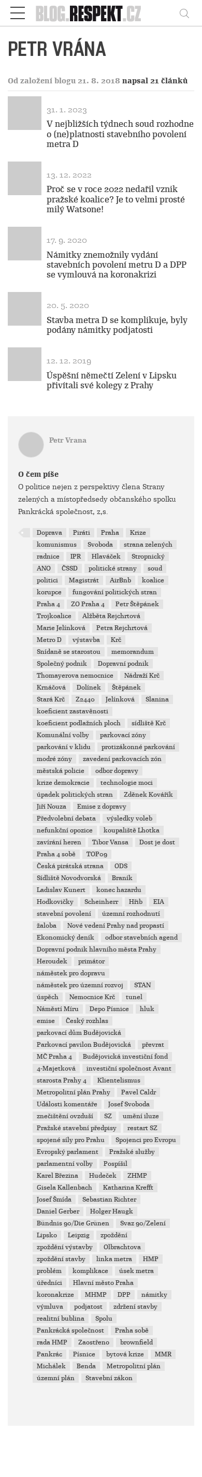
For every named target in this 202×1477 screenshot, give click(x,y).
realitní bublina (60, 1318)
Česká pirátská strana (70, 866)
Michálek (51, 1366)
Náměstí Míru (58, 1009)
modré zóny (54, 759)
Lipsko (47, 1235)
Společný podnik (62, 664)
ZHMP (137, 1176)
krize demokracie (63, 783)
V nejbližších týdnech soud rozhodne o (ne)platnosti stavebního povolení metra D (120, 134)
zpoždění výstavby (65, 1247)
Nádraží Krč (142, 675)
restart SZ (142, 1128)
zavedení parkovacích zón (122, 759)
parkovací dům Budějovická (79, 1033)
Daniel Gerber (58, 1211)
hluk (147, 1009)
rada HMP (52, 1342)
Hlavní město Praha (103, 1283)
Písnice (84, 1354)
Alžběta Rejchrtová (111, 616)
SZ (108, 1116)
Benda (86, 1366)
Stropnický (148, 556)
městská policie (60, 771)
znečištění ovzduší (65, 1116)
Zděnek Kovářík (148, 795)
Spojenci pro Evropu (146, 1140)
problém (49, 1271)
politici (47, 580)
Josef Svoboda (129, 1104)
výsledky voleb (129, 818)
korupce (49, 592)
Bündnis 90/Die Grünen (73, 1223)
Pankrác (49, 1354)
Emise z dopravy (101, 806)
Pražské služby (132, 1152)
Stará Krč (51, 699)
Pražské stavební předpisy (77, 1128)
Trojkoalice (54, 616)
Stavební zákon (109, 1378)
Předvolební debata (66, 818)
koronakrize (55, 1295)
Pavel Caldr (138, 1092)
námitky (154, 1295)
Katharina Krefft (128, 1187)
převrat (153, 1045)
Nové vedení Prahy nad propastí (115, 926)
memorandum (132, 652)
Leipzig (79, 1235)
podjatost (88, 1307)
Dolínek (89, 687)
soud (155, 568)
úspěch (48, 997)
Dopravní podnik (123, 664)
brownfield (136, 1342)
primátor (91, 961)
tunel (134, 997)
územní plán (56, 1378)
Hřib (135, 902)
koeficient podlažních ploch (79, 723)
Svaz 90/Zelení (143, 1223)
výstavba (86, 640)
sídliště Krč (149, 723)
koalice (153, 580)
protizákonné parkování (138, 747)
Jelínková (120, 699)
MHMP (96, 1295)
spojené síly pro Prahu (71, 1140)
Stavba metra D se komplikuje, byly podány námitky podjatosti (117, 325)
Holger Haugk (111, 1211)
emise (46, 1021)
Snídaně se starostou (68, 652)
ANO (44, 568)
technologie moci (126, 783)
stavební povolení (64, 914)
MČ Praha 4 (54, 1056)
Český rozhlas (87, 1021)
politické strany (113, 568)
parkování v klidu (64, 747)
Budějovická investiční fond (125, 1056)
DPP (124, 1295)
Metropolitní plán (134, 1366)
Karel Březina (57, 1176)
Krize (138, 533)
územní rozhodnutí (131, 914)
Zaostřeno (93, 1342)
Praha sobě (132, 1330)
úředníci (49, 1283)
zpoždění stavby (61, 1259)
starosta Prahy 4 (61, 1080)
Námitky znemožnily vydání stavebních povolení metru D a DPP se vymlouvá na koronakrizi (116, 265)
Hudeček (103, 1176)
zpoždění (113, 1235)
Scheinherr (101, 902)
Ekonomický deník (65, 937)
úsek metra (136, 1271)
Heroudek (52, 961)
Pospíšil (115, 1164)
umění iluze (141, 1116)
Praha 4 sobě (56, 854)
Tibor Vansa (110, 842)
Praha (110, 533)
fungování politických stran (115, 592)
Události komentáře (67, 1104)
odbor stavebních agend (141, 937)
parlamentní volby (65, 1164)
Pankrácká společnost (70, 1330)
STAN (142, 985)
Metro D (49, 640)
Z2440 (85, 699)
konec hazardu (118, 890)
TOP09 (96, 854)
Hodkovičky (55, 902)
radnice (48, 556)
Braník (122, 878)
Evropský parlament (67, 1152)
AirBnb (120, 580)
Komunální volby (63, 735)
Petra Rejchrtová (122, 628)
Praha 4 (48, 604)
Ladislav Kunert (61, 890)
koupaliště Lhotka (132, 830)
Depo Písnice (109, 1009)
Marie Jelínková (61, 628)
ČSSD (70, 568)
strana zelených (148, 544)
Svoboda (100, 544)
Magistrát (84, 580)
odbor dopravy (116, 771)
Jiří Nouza (51, 806)
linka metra (114, 1259)
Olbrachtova (122, 1247)
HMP (150, 1259)
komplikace (90, 1271)
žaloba (46, 926)
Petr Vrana (67, 440)
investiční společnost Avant (128, 1068)
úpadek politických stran (75, 795)
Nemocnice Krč (92, 997)
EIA (158, 902)
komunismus (57, 544)
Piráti (81, 533)
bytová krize (125, 1354)
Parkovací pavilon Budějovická (84, 1045)
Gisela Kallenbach (64, 1187)
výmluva (50, 1307)
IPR (75, 556)
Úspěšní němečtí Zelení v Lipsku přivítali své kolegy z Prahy (112, 380)
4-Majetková (56, 1068)
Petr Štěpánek (137, 604)
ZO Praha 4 (88, 604)
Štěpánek (126, 687)
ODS (120, 866)
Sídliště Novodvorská (69, 878)
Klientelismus (118, 1080)
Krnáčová (51, 687)
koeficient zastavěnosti (72, 711)
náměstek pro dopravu (71, 973)
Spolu (103, 1318)
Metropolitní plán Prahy (73, 1092)
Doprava (49, 533)
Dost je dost (157, 842)
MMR (163, 1354)
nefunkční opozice (65, 830)
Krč (116, 640)
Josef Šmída (54, 1199)
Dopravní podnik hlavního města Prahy (96, 949)
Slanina (157, 699)
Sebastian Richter (109, 1199)
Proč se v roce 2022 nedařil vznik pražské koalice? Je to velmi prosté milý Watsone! (116, 199)
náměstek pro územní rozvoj (80, 985)
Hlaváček (106, 556)
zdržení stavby (135, 1307)
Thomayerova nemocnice (75, 675)
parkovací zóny (123, 735)
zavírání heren (59, 842)
